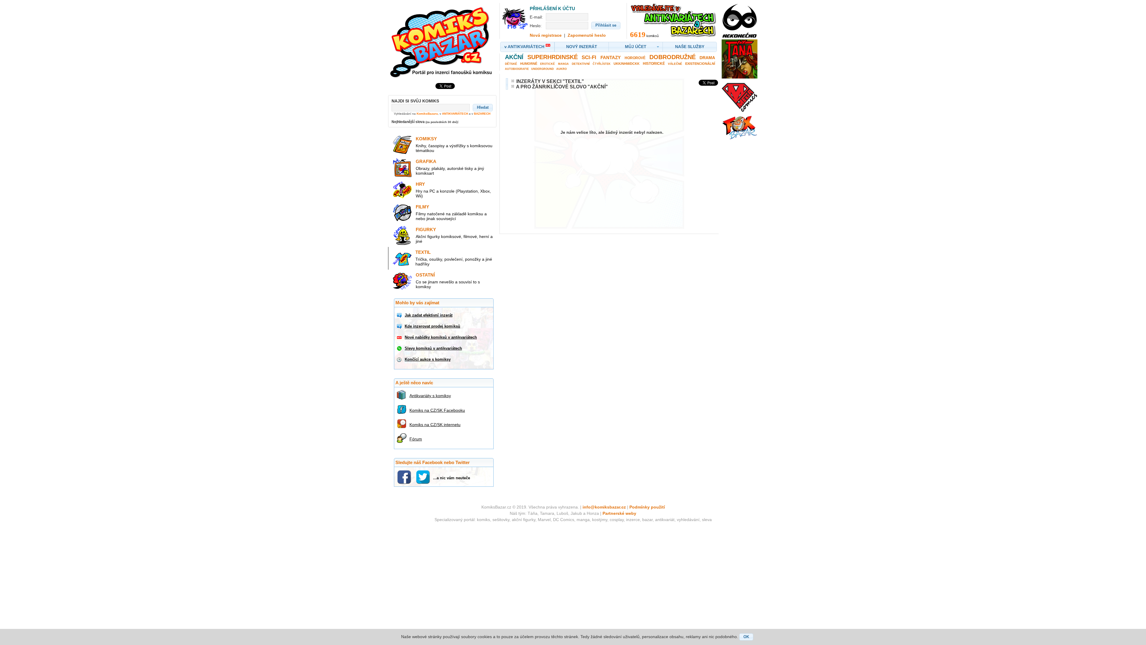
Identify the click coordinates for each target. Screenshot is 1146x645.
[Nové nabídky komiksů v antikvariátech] (400, 337)
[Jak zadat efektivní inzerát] (400, 315)
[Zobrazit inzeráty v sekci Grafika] (402, 175)
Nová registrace (546, 35)
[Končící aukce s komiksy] (400, 359)
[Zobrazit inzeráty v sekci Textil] (402, 266)
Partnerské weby (619, 513)
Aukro (561, 68)
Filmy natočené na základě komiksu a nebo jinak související (451, 216)
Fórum (415, 439)
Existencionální (700, 63)
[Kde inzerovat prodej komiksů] (400, 326)
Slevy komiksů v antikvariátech (433, 348)
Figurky (426, 229)
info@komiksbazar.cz (604, 507)
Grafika (426, 161)
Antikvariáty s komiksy (430, 395)
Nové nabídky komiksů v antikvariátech (441, 337)
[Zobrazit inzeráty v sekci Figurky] (402, 243)
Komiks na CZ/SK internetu (434, 424)
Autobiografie (517, 68)
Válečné (675, 63)
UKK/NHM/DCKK (627, 63)
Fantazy (610, 57)
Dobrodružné (672, 57)
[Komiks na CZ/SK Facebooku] (402, 409)
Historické (654, 64)
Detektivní (581, 63)
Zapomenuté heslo (587, 35)
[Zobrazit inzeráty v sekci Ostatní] (402, 289)
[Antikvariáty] (402, 395)
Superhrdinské (552, 57)
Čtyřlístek (602, 63)
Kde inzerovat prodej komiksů (432, 326)
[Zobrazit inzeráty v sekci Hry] (402, 198)
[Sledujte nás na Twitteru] (423, 477)
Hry (420, 184)
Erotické (547, 63)
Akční (514, 57)
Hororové (635, 58)
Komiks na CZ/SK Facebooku (437, 410)
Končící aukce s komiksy (428, 359)
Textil (423, 252)
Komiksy (426, 138)
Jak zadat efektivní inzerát (428, 315)
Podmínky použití (647, 507)
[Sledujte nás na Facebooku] (404, 477)
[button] (483, 107)
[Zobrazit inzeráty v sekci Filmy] (402, 221)
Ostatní (425, 274)
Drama (707, 57)
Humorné (528, 63)
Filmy (422, 206)
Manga (563, 63)
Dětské (511, 63)
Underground (542, 68)
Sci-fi (589, 57)
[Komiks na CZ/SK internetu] (402, 424)
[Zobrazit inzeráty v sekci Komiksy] (402, 152)
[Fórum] (402, 438)
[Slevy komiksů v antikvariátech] (400, 348)
